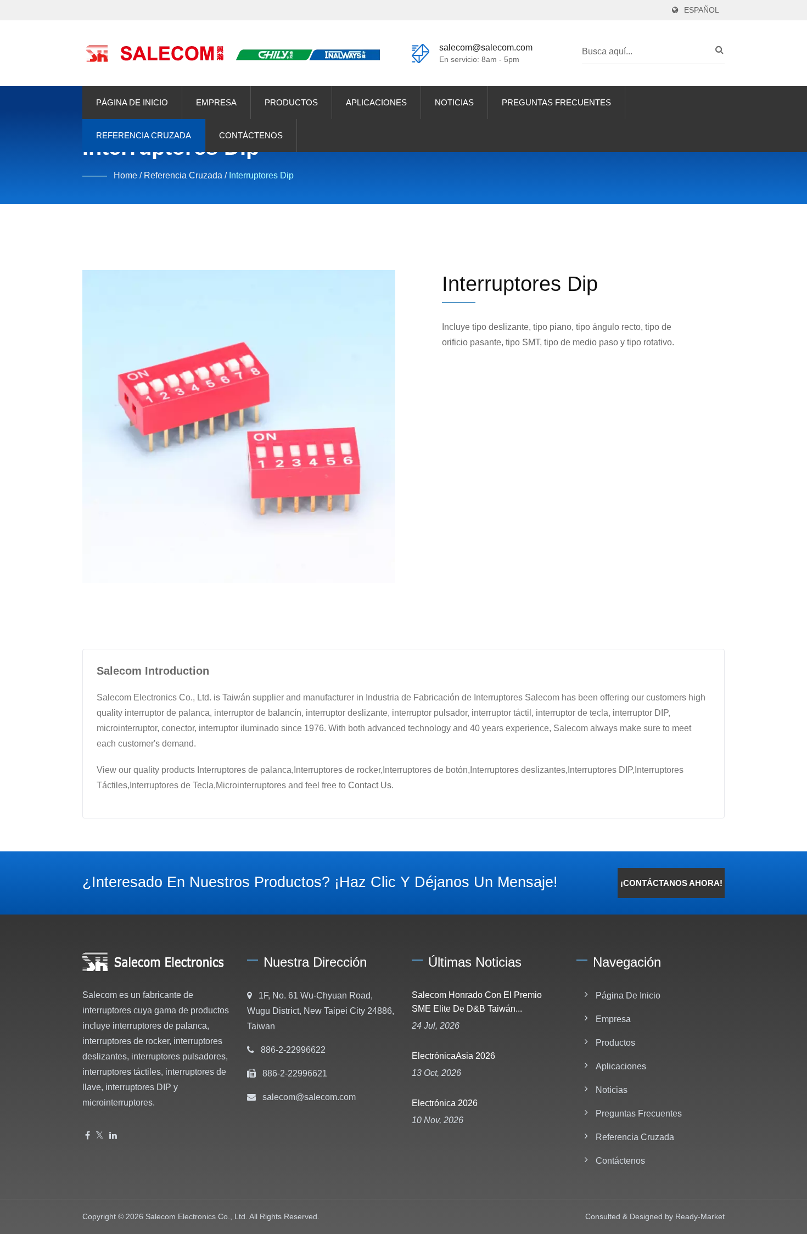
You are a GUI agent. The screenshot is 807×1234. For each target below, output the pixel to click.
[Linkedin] (113, 1136)
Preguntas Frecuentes (556, 102)
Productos (291, 102)
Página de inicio (132, 102)
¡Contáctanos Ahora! (671, 883)
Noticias (454, 102)
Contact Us (369, 785)
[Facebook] (87, 1136)
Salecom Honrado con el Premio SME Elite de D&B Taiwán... (477, 1001)
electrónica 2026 (445, 1103)
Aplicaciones (376, 102)
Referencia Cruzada (143, 135)
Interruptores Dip (261, 175)
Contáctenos (251, 135)
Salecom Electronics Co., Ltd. (196, 1216)
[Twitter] (100, 1136)
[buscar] (716, 50)
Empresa (216, 102)
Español (701, 10)
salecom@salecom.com (486, 47)
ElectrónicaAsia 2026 (453, 1056)
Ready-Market (700, 1216)
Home (125, 175)
